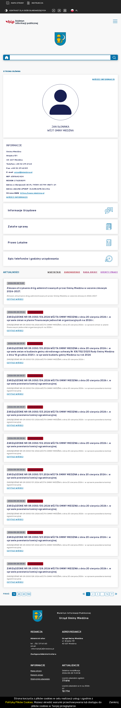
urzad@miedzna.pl (23, 172)
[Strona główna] (6, 57)
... (102, 594)
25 (19, 594)
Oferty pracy (109, 272)
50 (24, 594)
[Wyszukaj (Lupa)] (114, 57)
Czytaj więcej (15, 299)
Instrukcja (37, 3)
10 (14, 594)
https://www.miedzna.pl (32, 193)
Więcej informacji (17, 197)
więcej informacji (103, 79)
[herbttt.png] (60, 39)
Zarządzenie (72, 272)
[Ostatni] (116, 594)
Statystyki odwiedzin (40, 679)
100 (28, 594)
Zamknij (114, 702)
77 (112, 594)
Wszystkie (54, 272)
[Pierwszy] (84, 594)
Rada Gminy (90, 272)
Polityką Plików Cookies (19, 702)
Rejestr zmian (37, 675)
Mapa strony (17, 3)
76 (107, 594)
